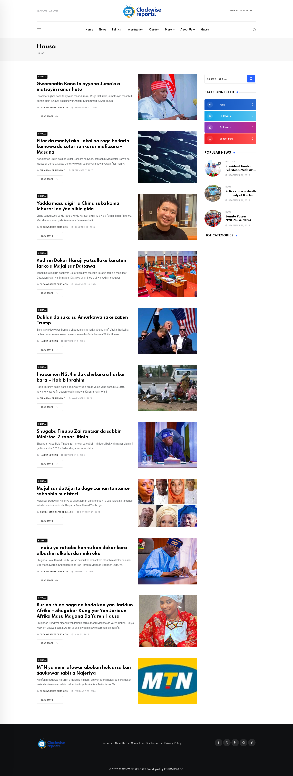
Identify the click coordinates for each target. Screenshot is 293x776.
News (102, 29)
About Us (186, 29)
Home (89, 29)
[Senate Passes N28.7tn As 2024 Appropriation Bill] (212, 218)
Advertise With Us (241, 10)
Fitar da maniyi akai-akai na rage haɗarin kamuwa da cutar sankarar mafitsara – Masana (83, 147)
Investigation (134, 29)
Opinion (154, 29)
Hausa (205, 29)
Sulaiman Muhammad (52, 170)
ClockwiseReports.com (54, 107)
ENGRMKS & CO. (174, 769)
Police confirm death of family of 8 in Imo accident (241, 195)
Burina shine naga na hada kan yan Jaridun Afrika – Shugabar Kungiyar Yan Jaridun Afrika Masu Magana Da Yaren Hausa (85, 611)
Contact (135, 743)
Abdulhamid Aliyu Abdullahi (57, 512)
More (168, 29)
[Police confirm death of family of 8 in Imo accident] (212, 193)
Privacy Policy (172, 743)
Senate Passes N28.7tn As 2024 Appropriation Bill (239, 220)
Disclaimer (152, 743)
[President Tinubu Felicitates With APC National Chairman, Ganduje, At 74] (212, 168)
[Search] (254, 30)
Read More (47, 116)
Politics (116, 29)
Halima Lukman (49, 341)
